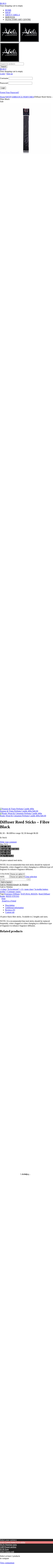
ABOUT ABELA (12, 15)
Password (4, 83)
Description (10, 905)
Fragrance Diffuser (12, 894)
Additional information (14, 908)
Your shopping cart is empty (11, 6)
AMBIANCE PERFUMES (22, 97)
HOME (8, 10)
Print (3, 898)
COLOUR (4, 874)
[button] (14, 885)
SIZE (2, 877)
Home (2, 97)
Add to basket (6, 882)
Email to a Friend (9, 901)
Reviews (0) (10, 910)
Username (4, 78)
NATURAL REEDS (29, 894)
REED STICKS (12, 896)
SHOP (8, 12)
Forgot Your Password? (9, 92)
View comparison (7, 1563)
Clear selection (31, 877)
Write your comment (8, 842)
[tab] (29, 905)
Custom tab (9, 912)
